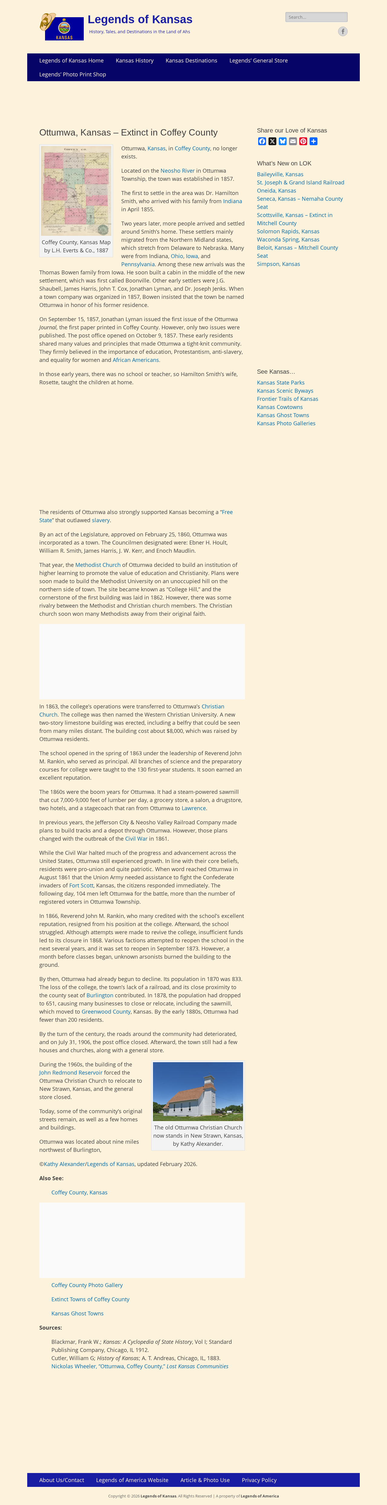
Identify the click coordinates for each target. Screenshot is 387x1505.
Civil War (136, 838)
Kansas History (135, 60)
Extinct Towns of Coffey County (90, 1299)
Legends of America (260, 1496)
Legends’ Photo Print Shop (72, 74)
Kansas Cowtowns (280, 407)
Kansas (157, 148)
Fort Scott (81, 885)
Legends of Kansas (140, 19)
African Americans (136, 359)
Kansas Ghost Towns (77, 1313)
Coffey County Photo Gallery (87, 1285)
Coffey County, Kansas (79, 1192)
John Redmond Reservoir (70, 1072)
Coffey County (192, 148)
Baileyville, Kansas (280, 174)
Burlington (99, 995)
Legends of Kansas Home (71, 60)
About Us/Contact (61, 1480)
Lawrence (194, 808)
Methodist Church (98, 564)
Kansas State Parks (281, 382)
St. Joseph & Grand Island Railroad (300, 182)
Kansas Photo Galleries (286, 423)
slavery (101, 520)
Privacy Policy (259, 1480)
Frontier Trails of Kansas (287, 398)
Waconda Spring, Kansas (288, 239)
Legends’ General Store (258, 60)
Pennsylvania (138, 264)
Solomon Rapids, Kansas (288, 231)
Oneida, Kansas (276, 190)
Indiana (232, 201)
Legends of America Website (132, 1480)
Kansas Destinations (191, 60)
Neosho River (178, 170)
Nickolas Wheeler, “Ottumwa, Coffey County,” (140, 1366)
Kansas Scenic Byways (285, 390)
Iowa (192, 256)
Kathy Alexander (64, 1164)
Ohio (177, 256)
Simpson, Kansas (278, 263)
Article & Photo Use (205, 1480)
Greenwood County (106, 1011)
